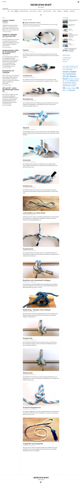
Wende (69, 43)
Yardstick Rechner (67, 57)
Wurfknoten (27, 186)
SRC (64, 88)
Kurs (64, 74)
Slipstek (26, 127)
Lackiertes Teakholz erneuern (8, 21)
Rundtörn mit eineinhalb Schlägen (37, 280)
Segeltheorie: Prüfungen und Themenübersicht (9, 35)
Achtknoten (27, 75)
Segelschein (74, 83)
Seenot (73, 82)
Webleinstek (28, 373)
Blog (12, 11)
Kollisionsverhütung (23, 11)
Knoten (16, 11)
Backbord (72, 66)
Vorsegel (67, 90)
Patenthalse (76, 78)
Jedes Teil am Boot (47, 11)
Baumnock (76, 66)
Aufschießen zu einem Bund (34, 213)
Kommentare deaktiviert (7, 31)
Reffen (63, 80)
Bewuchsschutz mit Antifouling (8, 71)
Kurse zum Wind (32, 11)
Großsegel (64, 69)
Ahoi (9, 11)
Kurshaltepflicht (71, 74)
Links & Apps (66, 59)
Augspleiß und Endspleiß (33, 443)
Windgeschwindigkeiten (73, 20)
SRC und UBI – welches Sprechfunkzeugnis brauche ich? (10, 89)
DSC (75, 67)
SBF (68, 80)
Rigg (65, 80)
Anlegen (68, 66)
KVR (64, 76)
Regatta (59, 11)
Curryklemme (71, 67)
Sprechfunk (72, 11)
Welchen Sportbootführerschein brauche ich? (73, 35)
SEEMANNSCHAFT (41, 4)
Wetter (54, 11)
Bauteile (64, 67)
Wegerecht (72, 90)
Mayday (65, 78)
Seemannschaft (68, 82)
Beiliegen (70, 39)
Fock (77, 67)
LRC (67, 76)
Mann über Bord (71, 24)
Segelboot (65, 83)
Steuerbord (68, 88)
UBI (77, 88)
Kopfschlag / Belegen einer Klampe (37, 310)
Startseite (25, 19)
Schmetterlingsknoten (32, 407)
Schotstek (27, 160)
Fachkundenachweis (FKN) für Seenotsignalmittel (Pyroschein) (10, 52)
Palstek (26, 50)
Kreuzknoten (28, 99)
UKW (64, 90)
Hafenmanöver (69, 69)
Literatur (65, 61)
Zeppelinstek (28, 249)
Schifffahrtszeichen (74, 80)
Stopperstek (27, 338)
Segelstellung (66, 85)
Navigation (66, 11)
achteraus (64, 66)
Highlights (66, 71)
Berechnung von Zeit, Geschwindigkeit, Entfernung (72, 49)
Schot (63, 82)
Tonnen (73, 88)
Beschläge (67, 67)
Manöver (40, 11)
